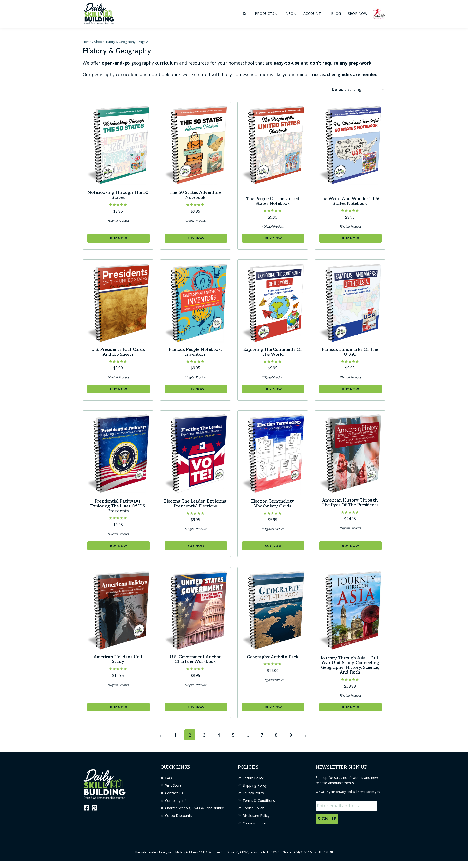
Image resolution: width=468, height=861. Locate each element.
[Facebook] (86, 808)
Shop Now (357, 13)
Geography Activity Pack (273, 657)
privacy (341, 792)
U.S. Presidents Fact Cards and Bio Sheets (118, 352)
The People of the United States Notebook (272, 201)
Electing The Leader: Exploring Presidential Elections (195, 504)
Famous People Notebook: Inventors (195, 352)
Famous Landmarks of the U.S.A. (350, 352)
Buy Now (118, 238)
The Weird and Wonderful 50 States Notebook (350, 201)
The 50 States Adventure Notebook (195, 195)
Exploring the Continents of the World (272, 352)
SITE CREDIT (325, 852)
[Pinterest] (94, 808)
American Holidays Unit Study (118, 659)
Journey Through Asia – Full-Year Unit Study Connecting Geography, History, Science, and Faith (350, 665)
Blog (336, 13)
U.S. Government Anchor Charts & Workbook (195, 659)
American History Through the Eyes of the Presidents (350, 503)
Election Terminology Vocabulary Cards (272, 504)
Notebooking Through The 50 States (118, 195)
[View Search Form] (244, 14)
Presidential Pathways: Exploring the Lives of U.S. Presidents (118, 506)
